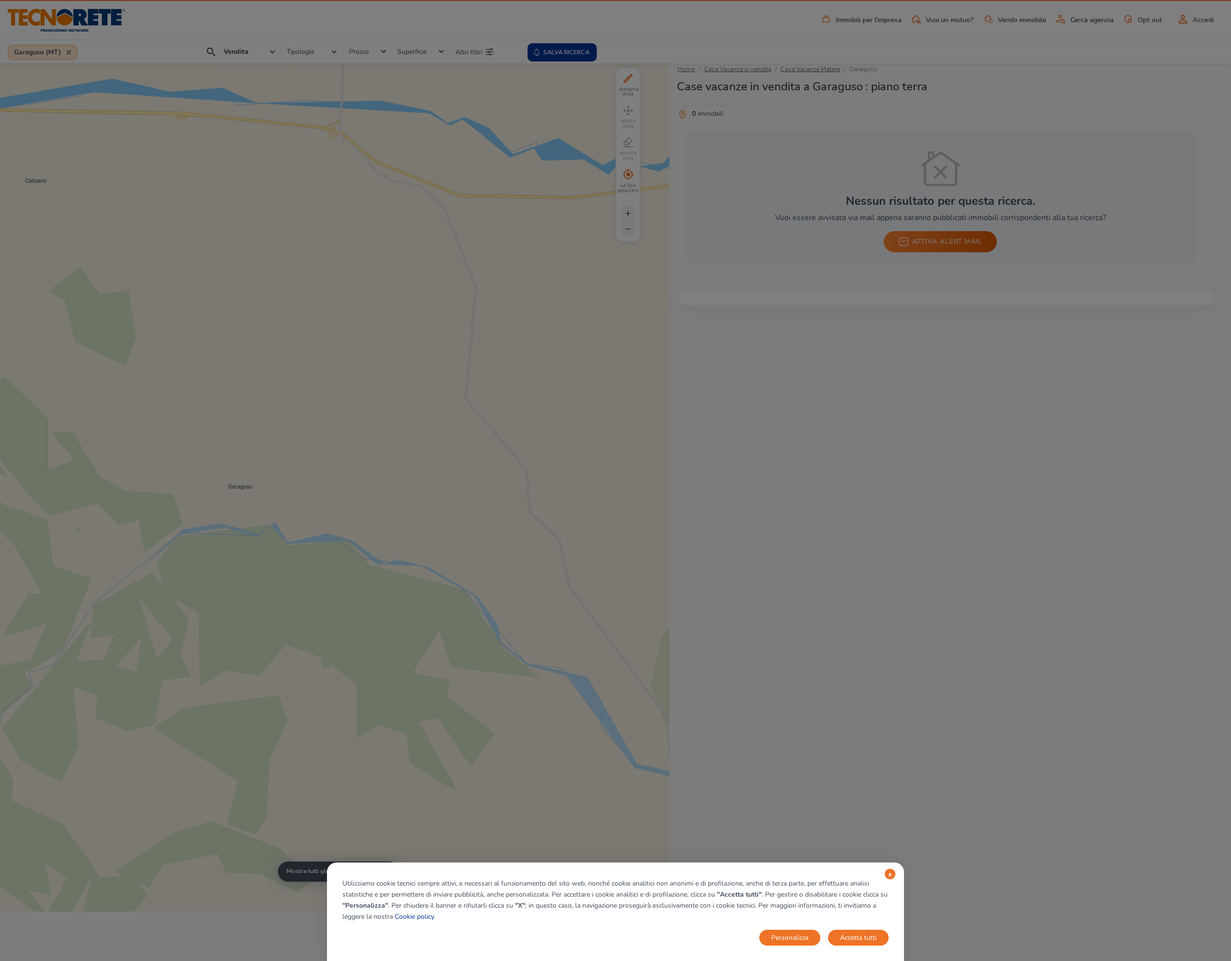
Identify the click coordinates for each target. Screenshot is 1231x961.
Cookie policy (414, 916)
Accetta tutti (858, 937)
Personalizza (789, 937)
